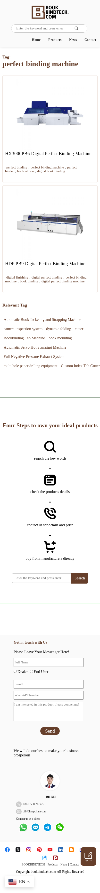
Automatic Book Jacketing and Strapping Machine (42, 319)
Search (80, 578)
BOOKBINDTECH (33, 864)
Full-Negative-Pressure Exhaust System (34, 356)
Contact (90, 40)
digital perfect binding (47, 277)
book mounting (60, 338)
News (73, 40)
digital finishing (17, 277)
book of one (25, 171)
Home (36, 40)
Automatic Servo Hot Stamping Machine (35, 347)
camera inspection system (23, 329)
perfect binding (16, 167)
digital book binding (51, 171)
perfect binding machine (47, 167)
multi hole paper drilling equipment (30, 366)
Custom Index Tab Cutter (80, 366)
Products (54, 40)
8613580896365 (34, 804)
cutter (79, 329)
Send (50, 731)
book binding (29, 281)
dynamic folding (58, 329)
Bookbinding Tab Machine (24, 338)
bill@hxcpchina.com (34, 811)
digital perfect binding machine (63, 281)
